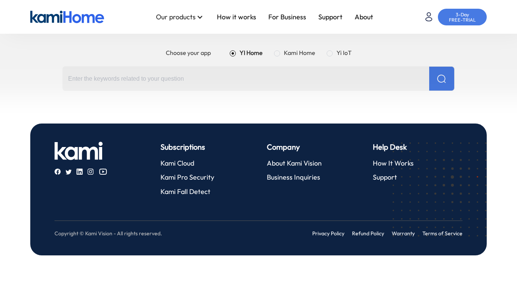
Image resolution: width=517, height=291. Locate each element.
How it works (236, 17)
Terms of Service (442, 233)
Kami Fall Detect (185, 191)
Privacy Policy (328, 233)
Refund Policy (368, 233)
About (364, 17)
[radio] (246, 52)
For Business (287, 17)
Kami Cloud (177, 163)
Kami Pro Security (187, 177)
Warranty (403, 233)
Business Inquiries (293, 177)
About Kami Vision (294, 163)
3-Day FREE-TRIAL (462, 17)
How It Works (393, 163)
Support (330, 17)
